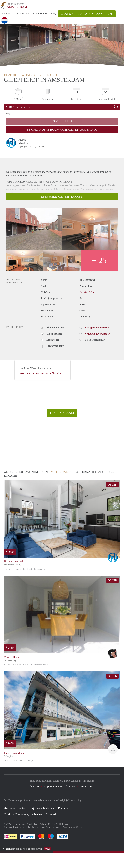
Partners (63, 808)
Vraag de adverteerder (97, 327)
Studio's (70, 786)
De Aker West (87, 292)
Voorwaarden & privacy (15, 827)
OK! (47, 848)
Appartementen (53, 786)
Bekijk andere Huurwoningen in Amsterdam (62, 129)
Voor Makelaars (46, 808)
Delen (112, 484)
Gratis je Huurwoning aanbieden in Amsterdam (31, 814)
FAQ (53, 13)
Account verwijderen (72, 827)
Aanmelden (9, 13)
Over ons (9, 808)
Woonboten (86, 786)
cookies (19, 849)
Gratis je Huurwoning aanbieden (87, 13)
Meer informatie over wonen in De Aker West (40, 373)
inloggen (27, 13)
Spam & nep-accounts (50, 827)
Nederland (63, 824)
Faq (31, 808)
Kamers (34, 786)
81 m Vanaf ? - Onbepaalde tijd (18, 760)
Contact (21, 808)
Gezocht (42, 13)
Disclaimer (33, 827)
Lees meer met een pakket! (62, 196)
